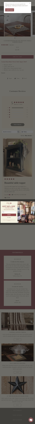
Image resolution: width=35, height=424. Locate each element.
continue (9, 214)
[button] (30, 420)
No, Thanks (9, 217)
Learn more (9, 10)
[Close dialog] (33, 202)
